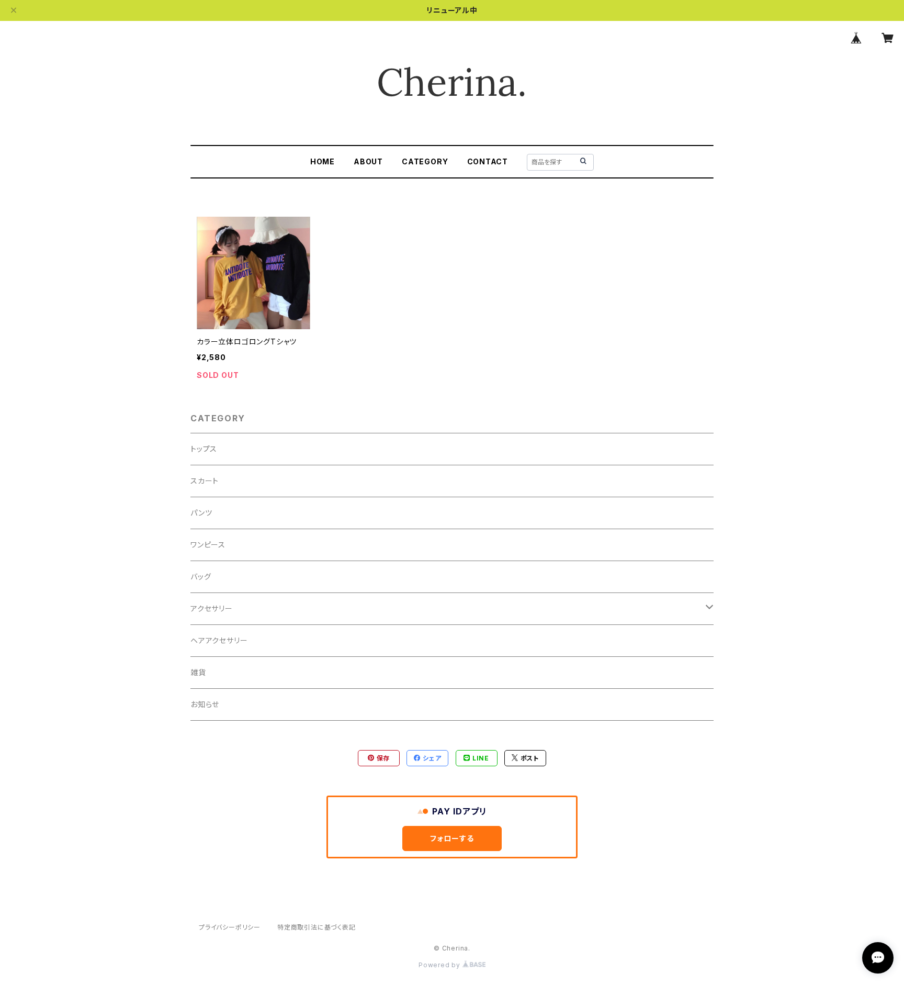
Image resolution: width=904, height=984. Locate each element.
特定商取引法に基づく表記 (316, 927)
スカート (204, 480)
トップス (203, 448)
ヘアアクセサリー (218, 640)
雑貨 (198, 672)
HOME (322, 161)
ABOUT (368, 161)
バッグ (200, 576)
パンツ (201, 512)
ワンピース (207, 544)
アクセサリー (211, 608)
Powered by (440, 965)
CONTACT (487, 161)
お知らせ (204, 704)
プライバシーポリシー (230, 927)
